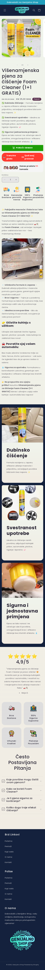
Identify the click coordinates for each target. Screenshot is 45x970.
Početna (8, 841)
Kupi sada (9, 852)
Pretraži (8, 846)
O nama (8, 857)
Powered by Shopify (31, 965)
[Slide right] (27, 65)
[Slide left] (17, 65)
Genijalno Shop (18, 965)
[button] (4, 10)
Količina (5, 175)
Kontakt (8, 862)
